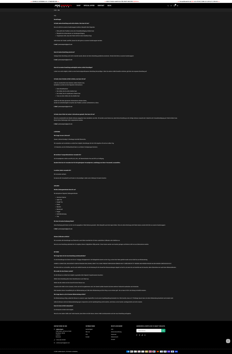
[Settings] (177, 5)
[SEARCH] (168, 5)
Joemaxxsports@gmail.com (63, 342)
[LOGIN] (171, 5)
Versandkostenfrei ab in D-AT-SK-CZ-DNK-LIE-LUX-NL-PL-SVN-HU (189, 1)
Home (55, 10)
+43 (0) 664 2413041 (61, 339)
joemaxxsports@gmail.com (65, 44)
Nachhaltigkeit (89, 329)
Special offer (89, 5)
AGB (112, 329)
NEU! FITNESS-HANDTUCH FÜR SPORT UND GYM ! (112, 1)
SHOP (78, 5)
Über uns (88, 331)
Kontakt (101, 5)
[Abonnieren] (163, 330)
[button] (174, 5)
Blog (109, 5)
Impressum (113, 334)
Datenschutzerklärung (116, 331)
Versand (113, 339)
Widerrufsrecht (114, 337)
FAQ (87, 334)
